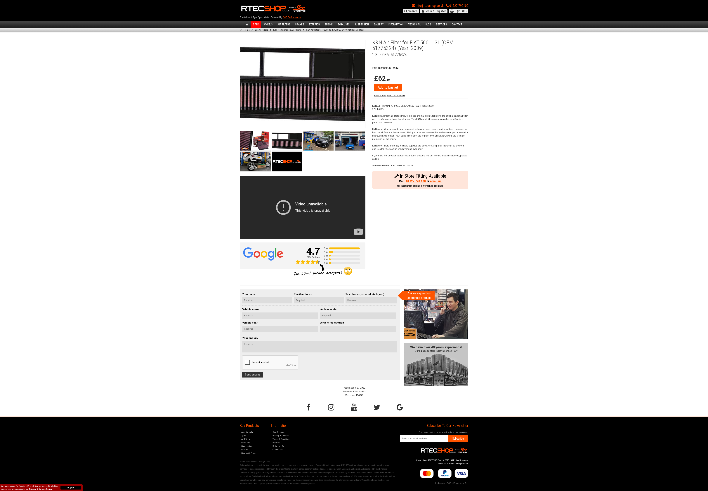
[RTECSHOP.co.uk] (287, 161)
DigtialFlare (463, 463)
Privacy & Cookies (281, 435)
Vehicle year (249, 322)
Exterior (314, 24)
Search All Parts (248, 453)
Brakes (299, 24)
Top (466, 483)
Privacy (457, 483)
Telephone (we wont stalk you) (365, 294)
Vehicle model (328, 309)
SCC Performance (292, 17)
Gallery (379, 24)
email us (436, 181)
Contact (457, 24)
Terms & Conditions (281, 439)
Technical (414, 24)
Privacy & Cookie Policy (40, 489)
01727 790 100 (416, 181)
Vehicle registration (332, 322)
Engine (329, 24)
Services (441, 24)
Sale (256, 24)
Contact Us (278, 449)
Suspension (362, 24)
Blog (428, 24)
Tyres (244, 435)
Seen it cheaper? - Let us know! (389, 96)
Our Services (278, 432)
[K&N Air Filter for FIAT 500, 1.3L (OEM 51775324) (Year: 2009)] (255, 141)
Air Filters (283, 24)
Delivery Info (278, 446)
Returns (276, 442)
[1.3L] (287, 141)
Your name (249, 294)
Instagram (440, 483)
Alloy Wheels (247, 432)
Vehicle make (250, 309)
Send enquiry (252, 374)
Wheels (268, 24)
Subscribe (458, 438)
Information (395, 24)
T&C (449, 483)
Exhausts (344, 24)
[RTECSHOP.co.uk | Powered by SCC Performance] (318, 141)
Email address (303, 294)
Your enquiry (250, 337)
